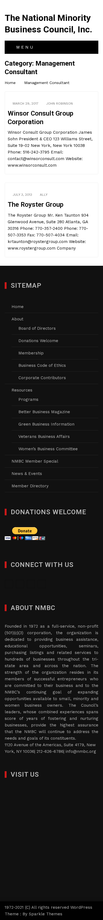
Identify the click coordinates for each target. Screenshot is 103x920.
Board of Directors (37, 328)
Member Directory (30, 485)
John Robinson (59, 103)
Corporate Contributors (42, 377)
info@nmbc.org (81, 751)
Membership (31, 353)
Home (18, 306)
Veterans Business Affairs (44, 436)
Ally (44, 195)
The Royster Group (35, 204)
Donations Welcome (38, 340)
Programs (28, 399)
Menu (23, 47)
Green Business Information (46, 424)
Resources (22, 390)
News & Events (27, 473)
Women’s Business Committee (48, 448)
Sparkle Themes (45, 913)
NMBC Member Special (35, 461)
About (17, 319)
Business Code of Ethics (42, 365)
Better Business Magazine (44, 411)
